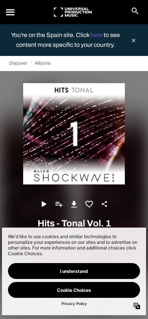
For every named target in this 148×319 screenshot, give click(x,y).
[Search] (10, 12)
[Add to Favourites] (89, 204)
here (97, 35)
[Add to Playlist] (58, 204)
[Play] (43, 204)
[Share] (104, 204)
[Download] (74, 204)
